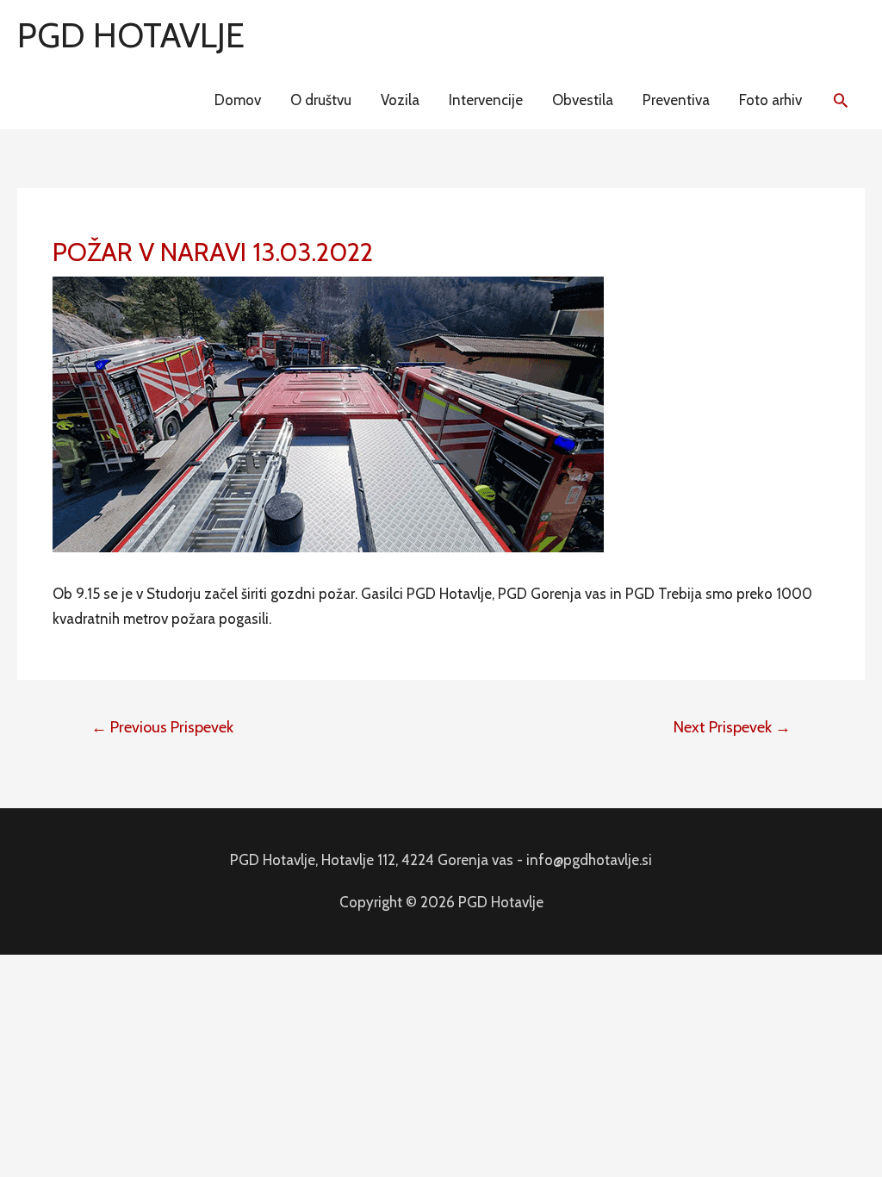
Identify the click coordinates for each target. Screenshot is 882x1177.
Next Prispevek (732, 727)
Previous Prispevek (162, 727)
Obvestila (582, 100)
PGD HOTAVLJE (131, 35)
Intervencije (486, 100)
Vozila (400, 100)
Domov (237, 100)
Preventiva (676, 100)
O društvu (320, 100)
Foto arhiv (770, 100)
